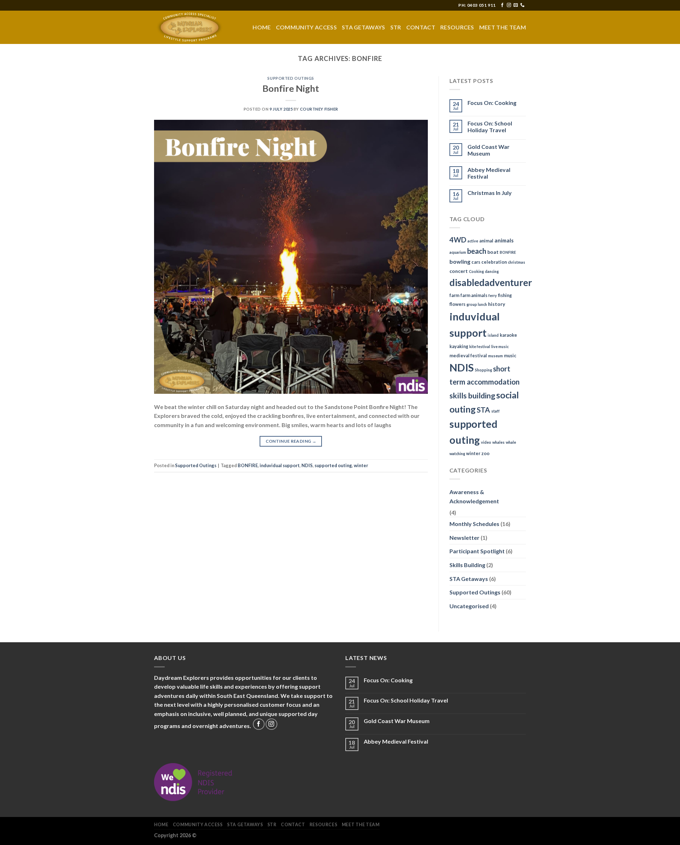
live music (500, 346)
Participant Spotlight (477, 551)
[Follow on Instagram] (509, 5)
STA (483, 409)
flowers (457, 304)
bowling (459, 261)
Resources (457, 27)
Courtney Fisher (319, 109)
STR (395, 27)
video (486, 442)
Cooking (476, 271)
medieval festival (468, 355)
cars (475, 262)
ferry (492, 295)
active (473, 241)
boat (493, 252)
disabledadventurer (490, 282)
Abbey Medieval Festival (489, 173)
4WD (457, 239)
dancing (492, 271)
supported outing (333, 465)
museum (495, 355)
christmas (516, 262)
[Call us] (522, 5)
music (510, 355)
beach (476, 251)
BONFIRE (248, 465)
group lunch (476, 304)
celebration (494, 262)
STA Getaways (363, 27)
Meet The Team (502, 27)
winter (361, 465)
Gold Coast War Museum (489, 150)
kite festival (479, 346)
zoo (485, 453)
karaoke (508, 335)
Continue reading (291, 441)
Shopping (483, 370)
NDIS (307, 465)
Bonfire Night (290, 88)
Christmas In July (490, 192)
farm (454, 295)
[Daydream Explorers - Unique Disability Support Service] (189, 27)
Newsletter (464, 537)
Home (262, 27)
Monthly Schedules (474, 523)
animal (486, 241)
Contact (420, 27)
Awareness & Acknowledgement (474, 496)
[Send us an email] (516, 5)
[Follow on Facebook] (502, 5)
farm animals (473, 295)
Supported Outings (290, 78)
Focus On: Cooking (492, 102)
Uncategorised (469, 606)
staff (495, 411)
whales (498, 442)
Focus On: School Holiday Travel (490, 126)
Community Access (306, 27)
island (493, 335)
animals (504, 240)
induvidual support (280, 465)
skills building (472, 395)
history (496, 304)
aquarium (457, 252)
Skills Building (467, 564)
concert (458, 271)
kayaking (458, 346)
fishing (505, 295)
